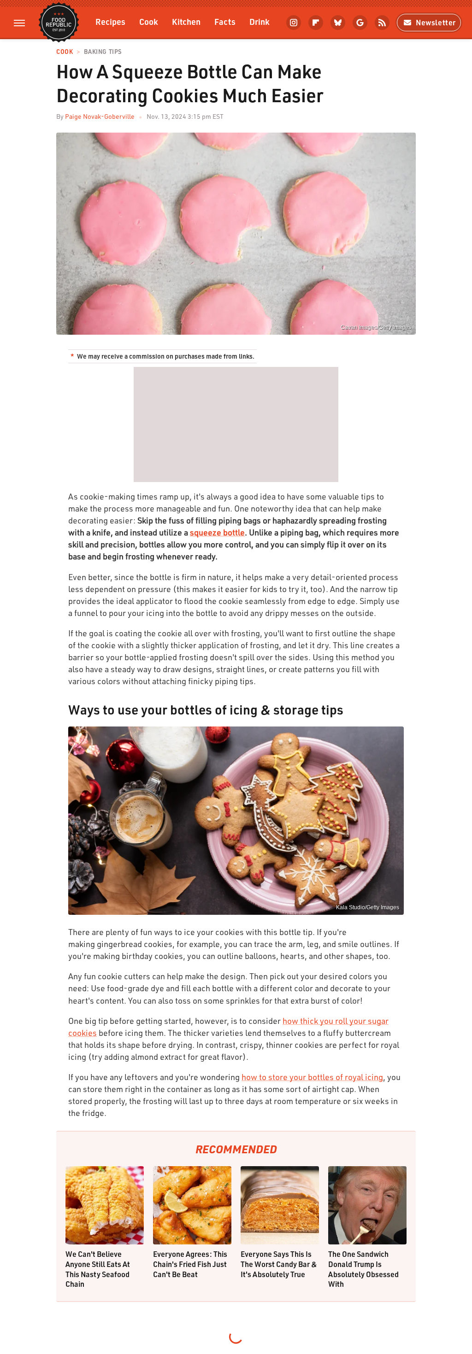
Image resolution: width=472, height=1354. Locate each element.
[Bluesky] (337, 22)
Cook (148, 21)
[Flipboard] (315, 22)
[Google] (360, 22)
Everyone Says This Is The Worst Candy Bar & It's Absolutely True (279, 1263)
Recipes (110, 21)
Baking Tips (103, 52)
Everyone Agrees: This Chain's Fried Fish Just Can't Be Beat (190, 1263)
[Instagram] (293, 22)
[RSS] (382, 22)
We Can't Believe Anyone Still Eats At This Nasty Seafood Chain (97, 1269)
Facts (225, 21)
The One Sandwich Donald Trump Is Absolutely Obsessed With (363, 1269)
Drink (259, 21)
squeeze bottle (217, 532)
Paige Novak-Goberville (100, 116)
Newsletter (436, 22)
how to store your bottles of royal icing (312, 1077)
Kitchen (186, 21)
